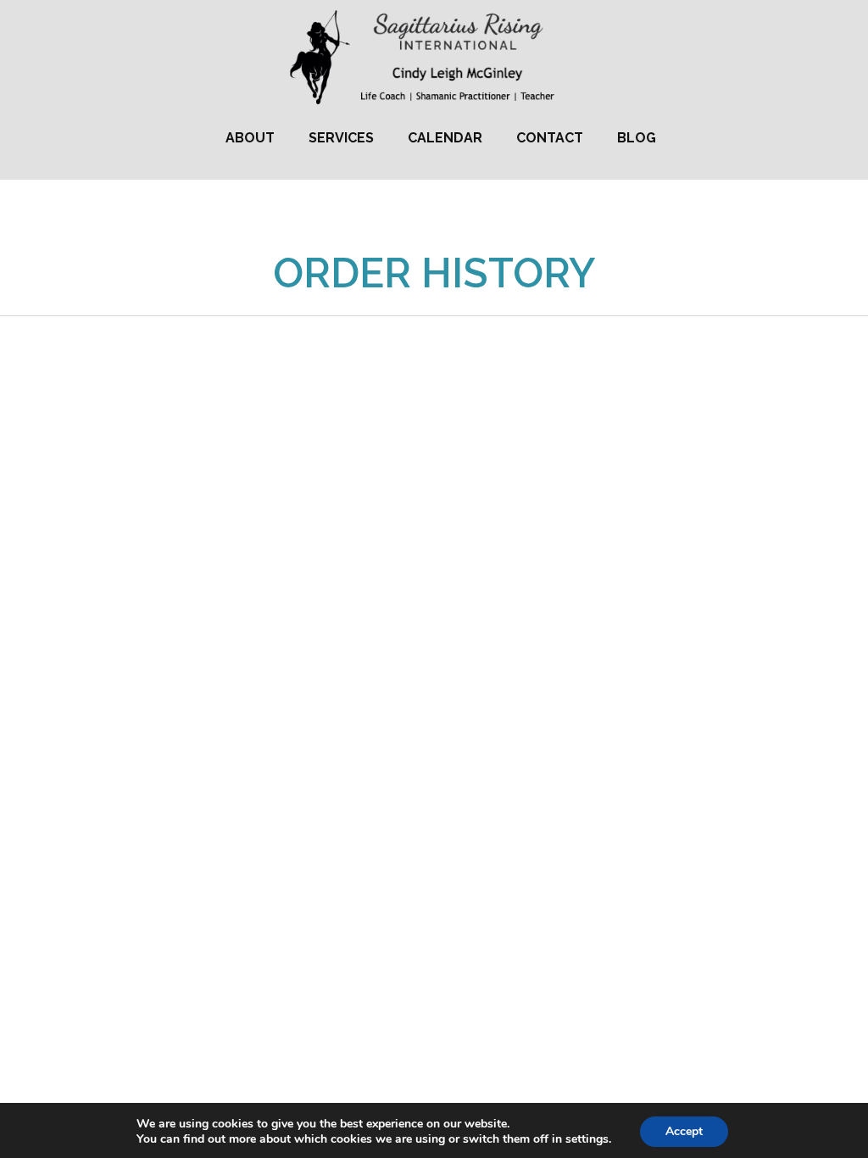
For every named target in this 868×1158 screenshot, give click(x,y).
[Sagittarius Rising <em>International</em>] (434, 57)
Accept (684, 1131)
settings (587, 1139)
